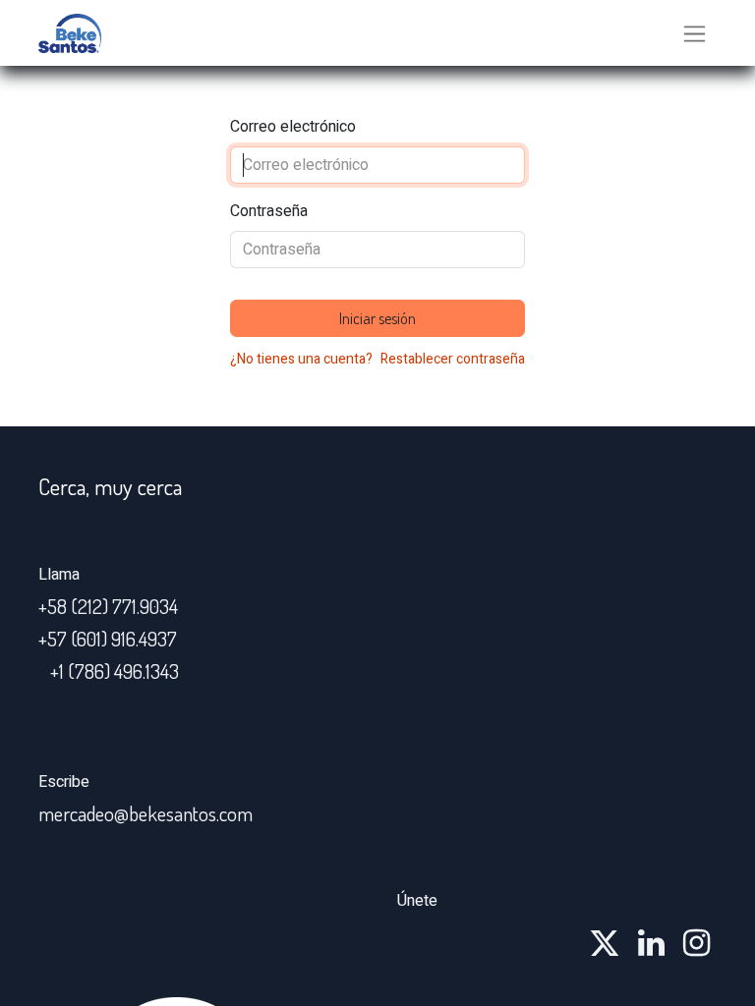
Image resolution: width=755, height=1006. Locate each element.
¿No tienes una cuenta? (301, 359)
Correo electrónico (293, 127)
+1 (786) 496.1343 (114, 671)
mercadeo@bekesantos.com (145, 813)
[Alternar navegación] (694, 33)
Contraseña (269, 211)
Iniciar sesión (377, 318)
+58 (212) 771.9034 (108, 606)
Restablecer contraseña (452, 359)
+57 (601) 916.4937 (107, 638)
